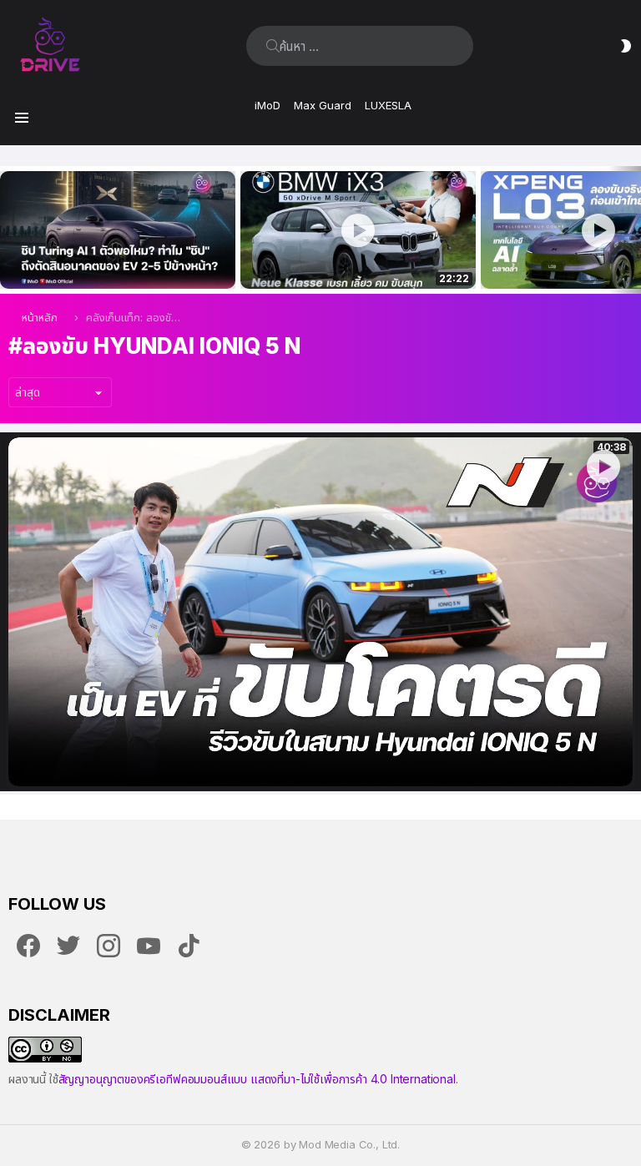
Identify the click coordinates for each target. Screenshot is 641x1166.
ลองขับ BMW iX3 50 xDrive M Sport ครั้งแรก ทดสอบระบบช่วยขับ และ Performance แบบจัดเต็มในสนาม (348, 257)
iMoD (267, 105)
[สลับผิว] (626, 46)
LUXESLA (388, 105)
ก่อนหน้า (8, 230)
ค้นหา (273, 46)
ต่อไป (632, 230)
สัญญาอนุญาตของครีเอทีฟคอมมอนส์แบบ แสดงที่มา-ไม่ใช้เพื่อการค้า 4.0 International (257, 1079)
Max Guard (322, 105)
